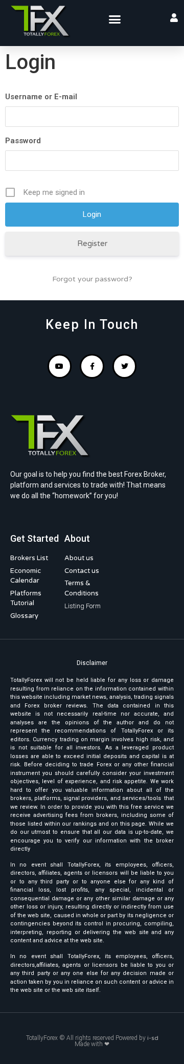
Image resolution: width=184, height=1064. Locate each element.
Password (23, 140)
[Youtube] (60, 366)
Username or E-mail (41, 96)
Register (92, 243)
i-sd (152, 1037)
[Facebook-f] (92, 366)
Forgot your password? (92, 279)
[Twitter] (124, 366)
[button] (114, 19)
